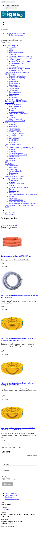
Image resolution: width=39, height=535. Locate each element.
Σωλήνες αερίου (14, 88)
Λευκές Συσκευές (14, 140)
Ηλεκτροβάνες (13, 90)
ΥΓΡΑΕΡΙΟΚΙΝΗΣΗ (16, 70)
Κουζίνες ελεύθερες (15, 131)
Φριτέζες (11, 185)
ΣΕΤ (6, 162)
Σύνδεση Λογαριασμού (16, 35)
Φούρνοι (11, 189)
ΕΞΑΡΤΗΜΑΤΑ (10, 74)
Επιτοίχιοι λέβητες (14, 104)
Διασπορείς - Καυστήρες (16, 63)
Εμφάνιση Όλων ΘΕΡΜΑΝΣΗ (15, 121)
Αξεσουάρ (12, 124)
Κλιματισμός (13, 167)
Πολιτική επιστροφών (12, 499)
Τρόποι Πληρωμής (11, 493)
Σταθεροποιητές (14, 94)
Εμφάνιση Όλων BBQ (12, 160)
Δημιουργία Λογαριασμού (17, 33)
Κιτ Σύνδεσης (13, 97)
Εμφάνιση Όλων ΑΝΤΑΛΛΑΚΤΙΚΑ (17, 72)
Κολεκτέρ (12, 79)
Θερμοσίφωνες (13, 108)
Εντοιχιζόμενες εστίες (16, 135)
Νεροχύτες (12, 142)
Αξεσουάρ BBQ (14, 151)
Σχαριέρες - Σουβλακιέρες (17, 183)
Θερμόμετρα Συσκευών (16, 67)
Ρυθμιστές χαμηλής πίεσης (17, 76)
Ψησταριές (12, 149)
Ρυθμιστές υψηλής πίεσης (17, 78)
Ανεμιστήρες (13, 169)
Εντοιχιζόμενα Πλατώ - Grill (18, 155)
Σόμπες (11, 110)
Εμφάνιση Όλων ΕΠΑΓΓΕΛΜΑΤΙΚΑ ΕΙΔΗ (19, 205)
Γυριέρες (11, 182)
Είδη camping (13, 165)
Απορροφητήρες (14, 139)
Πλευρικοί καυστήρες (16, 153)
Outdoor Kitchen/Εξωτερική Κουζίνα (21, 148)
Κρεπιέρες (12, 196)
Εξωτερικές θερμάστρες (16, 112)
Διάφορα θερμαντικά (15, 119)
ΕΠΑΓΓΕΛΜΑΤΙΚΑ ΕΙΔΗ (13, 178)
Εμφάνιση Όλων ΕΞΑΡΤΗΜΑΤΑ (16, 101)
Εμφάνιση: (4, 229)
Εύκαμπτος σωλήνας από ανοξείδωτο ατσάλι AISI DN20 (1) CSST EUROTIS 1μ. (18, 428)
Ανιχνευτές (12, 95)
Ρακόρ (11, 51)
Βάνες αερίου (13, 85)
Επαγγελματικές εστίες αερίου (18, 187)
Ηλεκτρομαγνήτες (14, 60)
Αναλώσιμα (12, 65)
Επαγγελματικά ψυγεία (16, 200)
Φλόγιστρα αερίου (14, 83)
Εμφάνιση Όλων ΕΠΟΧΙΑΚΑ (14, 176)
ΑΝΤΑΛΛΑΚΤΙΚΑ (11, 45)
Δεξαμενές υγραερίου (15, 99)
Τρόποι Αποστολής (11, 495)
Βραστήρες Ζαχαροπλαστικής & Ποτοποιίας (23, 194)
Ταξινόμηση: (5, 227)
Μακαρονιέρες (13, 198)
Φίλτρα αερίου (13, 81)
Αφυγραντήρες (13, 173)
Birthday (4, 477)
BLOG (7, 207)
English (14, 8)
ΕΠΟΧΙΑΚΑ (9, 164)
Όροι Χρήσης (9, 497)
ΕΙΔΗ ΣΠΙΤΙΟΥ (10, 122)
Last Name (5, 470)
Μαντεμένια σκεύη (15, 128)
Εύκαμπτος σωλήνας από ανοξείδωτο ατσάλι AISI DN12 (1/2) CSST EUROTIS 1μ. (18, 339)
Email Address (7, 458)
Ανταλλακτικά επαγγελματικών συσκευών (22, 203)
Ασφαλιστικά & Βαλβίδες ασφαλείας (20, 56)
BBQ (6, 146)
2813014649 (5, 509)
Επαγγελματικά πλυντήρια (17, 201)
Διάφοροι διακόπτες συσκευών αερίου (21, 58)
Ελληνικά (16, 5)
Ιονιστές (11, 174)
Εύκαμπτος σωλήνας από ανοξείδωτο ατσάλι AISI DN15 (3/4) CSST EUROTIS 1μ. (18, 384)
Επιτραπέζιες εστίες (15, 137)
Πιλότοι (11, 49)
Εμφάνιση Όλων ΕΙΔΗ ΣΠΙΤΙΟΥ (15, 144)
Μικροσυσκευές (14, 126)
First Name (5, 464)
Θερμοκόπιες (13, 47)
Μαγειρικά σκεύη (14, 130)
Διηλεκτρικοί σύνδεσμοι (16, 52)
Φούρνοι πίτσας (14, 157)
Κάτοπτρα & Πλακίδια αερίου (18, 113)
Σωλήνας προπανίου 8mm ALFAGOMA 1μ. (16, 256)
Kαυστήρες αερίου (15, 106)
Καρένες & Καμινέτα (15, 171)
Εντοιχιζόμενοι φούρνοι (16, 133)
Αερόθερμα (12, 117)
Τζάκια (11, 115)
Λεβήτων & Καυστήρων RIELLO (19, 69)
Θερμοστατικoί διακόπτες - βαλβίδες (20, 61)
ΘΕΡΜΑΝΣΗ (9, 103)
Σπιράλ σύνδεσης (14, 86)
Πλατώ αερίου (13, 180)
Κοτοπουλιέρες (14, 191)
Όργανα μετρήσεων (15, 92)
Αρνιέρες (12, 192)
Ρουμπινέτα (12, 54)
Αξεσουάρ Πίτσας (14, 158)
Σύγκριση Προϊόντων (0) (9, 225)
